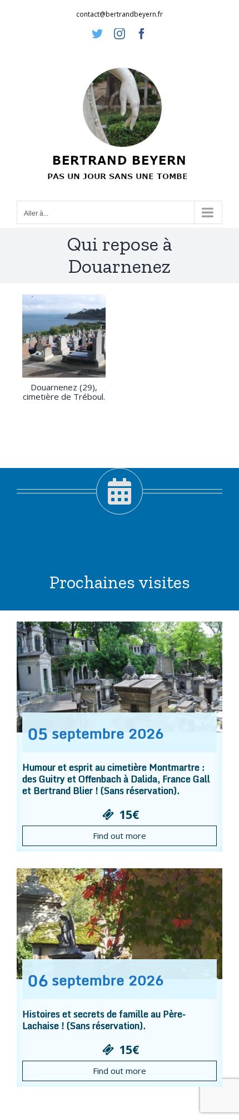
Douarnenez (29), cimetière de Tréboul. (64, 391)
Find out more (119, 835)
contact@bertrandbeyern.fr (119, 14)
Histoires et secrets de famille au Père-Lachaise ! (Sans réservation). (104, 1020)
